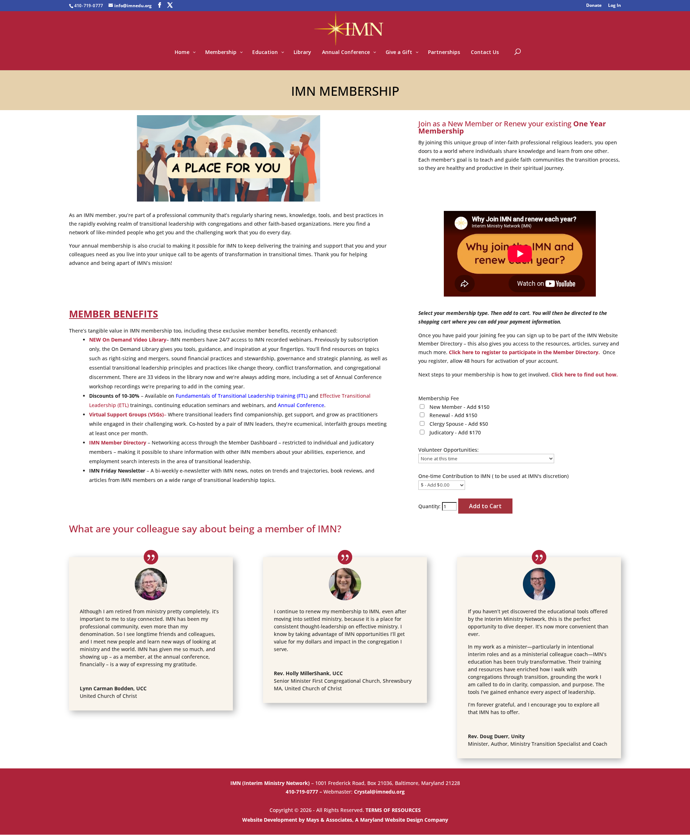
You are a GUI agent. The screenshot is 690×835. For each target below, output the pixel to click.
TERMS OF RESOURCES (393, 810)
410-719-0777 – (304, 791)
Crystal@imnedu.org (379, 791)
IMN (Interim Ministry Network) (270, 783)
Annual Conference (301, 405)
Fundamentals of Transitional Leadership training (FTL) (242, 395)
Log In (614, 5)
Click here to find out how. (584, 374)
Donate (594, 5)
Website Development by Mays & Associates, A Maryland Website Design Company (345, 819)
